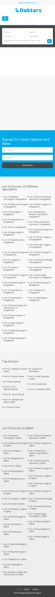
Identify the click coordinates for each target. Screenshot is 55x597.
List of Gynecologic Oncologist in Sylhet (38, 515)
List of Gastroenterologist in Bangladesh (40, 261)
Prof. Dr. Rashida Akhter (40, 389)
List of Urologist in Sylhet (15, 498)
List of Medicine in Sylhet (15, 559)
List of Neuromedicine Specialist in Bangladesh (40, 223)
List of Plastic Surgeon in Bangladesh (40, 205)
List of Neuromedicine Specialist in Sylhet (39, 461)
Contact (35, 589)
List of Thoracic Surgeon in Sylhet (40, 477)
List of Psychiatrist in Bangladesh (13, 291)
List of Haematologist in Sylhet (40, 522)
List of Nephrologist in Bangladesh (14, 324)
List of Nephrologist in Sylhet (39, 537)
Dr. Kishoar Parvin (12, 407)
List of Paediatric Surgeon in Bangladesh (15, 276)
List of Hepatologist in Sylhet (14, 472)
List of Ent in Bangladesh (15, 227)
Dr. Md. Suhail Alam (38, 384)
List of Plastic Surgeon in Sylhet (40, 444)
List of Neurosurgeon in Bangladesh (14, 316)
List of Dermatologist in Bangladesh (14, 283)
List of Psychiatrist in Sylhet (13, 525)
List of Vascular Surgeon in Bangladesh (40, 245)
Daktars (38, 593)
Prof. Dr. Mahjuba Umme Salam (15, 370)
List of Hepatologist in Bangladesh (14, 233)
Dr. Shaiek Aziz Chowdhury (35, 370)
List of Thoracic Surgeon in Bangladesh (40, 238)
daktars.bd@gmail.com (27, 3)
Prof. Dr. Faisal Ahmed (14, 394)
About (26, 589)
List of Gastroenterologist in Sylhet (40, 499)
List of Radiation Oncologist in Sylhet (13, 436)
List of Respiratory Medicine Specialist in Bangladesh (38, 214)
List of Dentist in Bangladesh (11, 268)
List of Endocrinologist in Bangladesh (40, 253)
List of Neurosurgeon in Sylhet (40, 530)
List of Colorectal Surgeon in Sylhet (15, 492)
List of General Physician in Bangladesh (40, 268)
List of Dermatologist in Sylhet (14, 517)
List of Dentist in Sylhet (14, 504)
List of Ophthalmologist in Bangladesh (15, 331)
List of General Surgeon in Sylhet (41, 469)
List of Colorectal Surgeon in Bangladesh (15, 253)
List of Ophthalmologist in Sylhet (15, 545)
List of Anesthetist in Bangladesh (13, 299)
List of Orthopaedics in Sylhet (14, 459)
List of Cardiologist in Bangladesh (38, 299)
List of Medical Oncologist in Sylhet (15, 444)
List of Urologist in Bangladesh (12, 261)
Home (19, 589)
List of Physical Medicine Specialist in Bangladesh (40, 198)
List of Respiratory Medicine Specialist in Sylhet (38, 453)
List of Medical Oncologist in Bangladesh (15, 205)
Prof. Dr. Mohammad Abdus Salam (13, 400)
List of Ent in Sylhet (12, 466)
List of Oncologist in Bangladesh (13, 213)
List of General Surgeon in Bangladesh (41, 230)
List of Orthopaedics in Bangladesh (14, 220)
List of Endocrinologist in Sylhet (40, 492)
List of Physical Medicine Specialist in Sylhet (40, 436)
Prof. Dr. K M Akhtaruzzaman (11, 388)
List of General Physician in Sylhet (40, 507)
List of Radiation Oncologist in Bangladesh (15, 198)
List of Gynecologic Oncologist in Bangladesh (40, 276)
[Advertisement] (27, 102)
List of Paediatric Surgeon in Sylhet (15, 510)
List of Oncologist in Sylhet (13, 452)
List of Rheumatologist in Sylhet (15, 553)
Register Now (27, 165)
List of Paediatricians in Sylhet (14, 479)
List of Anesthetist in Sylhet (13, 533)
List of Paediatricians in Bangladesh (14, 241)
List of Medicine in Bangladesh (37, 291)
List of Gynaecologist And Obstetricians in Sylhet (15, 573)
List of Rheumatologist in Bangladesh (15, 339)
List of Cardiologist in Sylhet (13, 565)
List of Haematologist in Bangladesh (40, 283)
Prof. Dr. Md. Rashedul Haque (39, 377)
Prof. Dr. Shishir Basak (14, 376)
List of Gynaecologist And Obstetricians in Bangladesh (15, 307)
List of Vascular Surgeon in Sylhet (40, 484)
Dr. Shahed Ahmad (12, 381)
